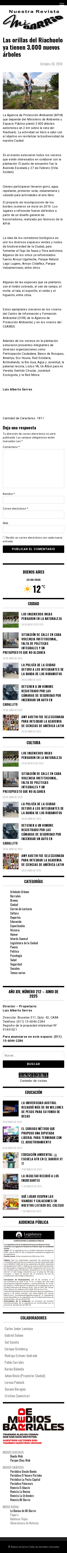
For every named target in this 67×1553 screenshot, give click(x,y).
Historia (15, 930)
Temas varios (17, 973)
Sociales (15, 968)
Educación (15, 921)
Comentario (11, 447)
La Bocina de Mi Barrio (23, 1511)
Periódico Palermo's (21, 1483)
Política (14, 951)
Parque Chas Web (20, 1460)
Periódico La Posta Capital (25, 1479)
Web (5, 523)
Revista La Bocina (20, 1491)
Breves (14, 900)
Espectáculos (17, 926)
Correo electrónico (15, 508)
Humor (14, 934)
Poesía (14, 947)
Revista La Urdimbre (22, 1495)
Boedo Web (16, 1456)
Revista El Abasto (20, 1487)
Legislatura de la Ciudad (24, 943)
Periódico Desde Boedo (23, 1471)
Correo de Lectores (21, 909)
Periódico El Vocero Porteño (26, 1475)
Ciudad (14, 904)
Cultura (14, 913)
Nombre (9, 493)
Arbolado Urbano (19, 892)
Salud (13, 960)
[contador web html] (33, 1075)
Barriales (15, 896)
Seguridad (16, 964)
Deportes (15, 917)
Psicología (16, 955)
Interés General (19, 938)
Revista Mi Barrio (20, 1500)
